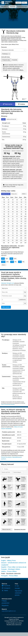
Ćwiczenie (4, 47)
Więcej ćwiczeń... (6, 529)
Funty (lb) (14, 60)
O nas (17, 586)
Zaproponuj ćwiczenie (19, 529)
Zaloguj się (18, 2)
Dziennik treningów (22, 6)
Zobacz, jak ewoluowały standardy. (8, 404)
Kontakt (17, 588)
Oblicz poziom (6, 307)
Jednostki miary (5, 57)
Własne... (24, 193)
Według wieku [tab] (14, 193)
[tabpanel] (14, 131)
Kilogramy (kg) (6, 60)
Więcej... (21, 70)
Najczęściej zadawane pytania (18, 593)
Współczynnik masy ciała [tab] (11, 119)
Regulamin (5, 605)
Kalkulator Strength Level (7, 283)
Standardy (12, 6)
